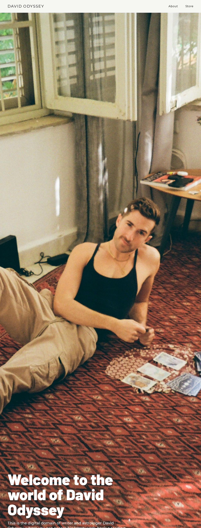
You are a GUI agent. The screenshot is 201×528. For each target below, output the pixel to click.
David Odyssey (26, 6)
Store (189, 6)
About (173, 6)
